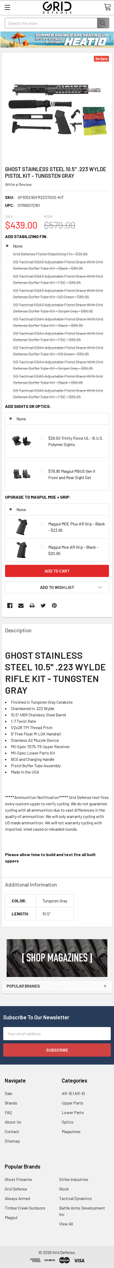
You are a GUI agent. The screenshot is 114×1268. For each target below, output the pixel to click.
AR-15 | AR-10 (73, 1093)
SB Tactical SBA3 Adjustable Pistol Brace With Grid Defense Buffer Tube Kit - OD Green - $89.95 (58, 293)
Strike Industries (73, 1179)
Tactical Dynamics (75, 1198)
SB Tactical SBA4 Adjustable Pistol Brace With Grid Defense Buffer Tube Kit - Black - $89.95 (58, 322)
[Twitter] (43, 605)
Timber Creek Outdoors (25, 1207)
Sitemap (12, 1140)
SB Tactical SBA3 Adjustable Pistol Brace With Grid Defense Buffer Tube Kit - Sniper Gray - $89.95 (58, 307)
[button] (57, 958)
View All (66, 1223)
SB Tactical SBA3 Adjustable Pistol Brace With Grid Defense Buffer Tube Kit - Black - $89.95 (58, 265)
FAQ (8, 1112)
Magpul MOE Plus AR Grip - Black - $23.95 (76, 527)
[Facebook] (10, 605)
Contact (12, 1131)
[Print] (32, 605)
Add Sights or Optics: (28, 406)
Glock (64, 1188)
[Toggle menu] (7, 7)
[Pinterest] (54, 605)
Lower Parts (73, 1112)
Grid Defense (16, 1188)
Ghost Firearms (18, 1179)
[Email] (21, 605)
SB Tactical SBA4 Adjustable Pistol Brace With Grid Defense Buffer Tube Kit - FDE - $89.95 (58, 336)
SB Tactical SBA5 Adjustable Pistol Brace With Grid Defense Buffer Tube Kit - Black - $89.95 (58, 379)
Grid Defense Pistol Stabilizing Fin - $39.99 (50, 253)
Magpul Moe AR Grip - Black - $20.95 (73, 550)
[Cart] (107, 7)
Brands (11, 1102)
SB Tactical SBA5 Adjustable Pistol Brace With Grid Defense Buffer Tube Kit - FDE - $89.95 (58, 393)
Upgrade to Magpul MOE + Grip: (38, 496)
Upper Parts (72, 1102)
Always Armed (17, 1198)
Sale (8, 1093)
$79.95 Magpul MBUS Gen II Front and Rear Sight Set (71, 474)
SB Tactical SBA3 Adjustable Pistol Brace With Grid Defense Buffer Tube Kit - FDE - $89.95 (58, 279)
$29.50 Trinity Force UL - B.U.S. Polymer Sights (75, 441)
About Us (13, 1121)
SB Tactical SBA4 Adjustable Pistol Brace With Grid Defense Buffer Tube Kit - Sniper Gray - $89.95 (58, 365)
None (18, 245)
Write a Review (18, 184)
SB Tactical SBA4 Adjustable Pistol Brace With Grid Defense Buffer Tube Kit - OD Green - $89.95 (58, 350)
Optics (67, 1121)
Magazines (71, 1131)
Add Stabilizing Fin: (26, 236)
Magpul (11, 1217)
